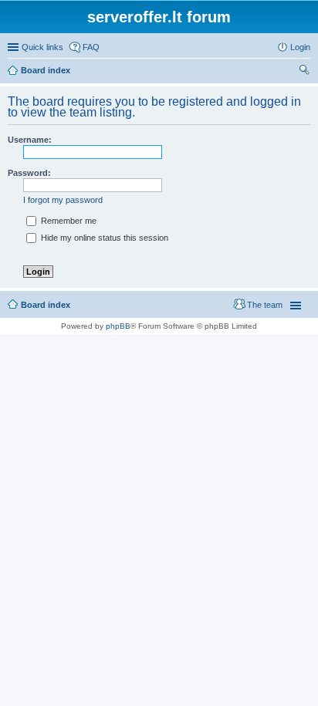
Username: (30, 139)
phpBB (118, 326)
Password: (29, 172)
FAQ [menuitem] (91, 47)
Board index (45, 70)
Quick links (42, 47)
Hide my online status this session (103, 237)
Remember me (67, 220)
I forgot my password (63, 199)
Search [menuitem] (304, 72)
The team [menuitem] (264, 304)
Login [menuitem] (300, 47)
